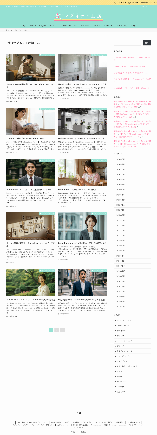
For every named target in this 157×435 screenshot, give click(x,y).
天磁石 (119, 371)
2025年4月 (120, 240)
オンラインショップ (124, 341)
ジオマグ (120, 346)
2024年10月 (120, 271)
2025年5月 (120, 235)
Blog (114, 425)
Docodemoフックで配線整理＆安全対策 (130, 66)
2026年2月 (120, 189)
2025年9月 (120, 215)
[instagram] (143, 6)
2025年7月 (120, 225)
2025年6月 (120, 230)
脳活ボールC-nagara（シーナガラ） (35, 422)
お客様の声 (121, 330)
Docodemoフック (124, 325)
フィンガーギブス (123, 356)
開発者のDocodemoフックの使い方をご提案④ (132, 121)
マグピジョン (122, 361)
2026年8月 (120, 159)
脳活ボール (121, 381)
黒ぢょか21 (121, 391)
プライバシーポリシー (136, 425)
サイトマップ (78, 427)
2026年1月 (120, 195)
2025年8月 (120, 220)
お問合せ (107, 425)
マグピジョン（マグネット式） (24, 425)
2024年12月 (120, 261)
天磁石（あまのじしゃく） (60, 422)
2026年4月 (120, 179)
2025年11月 (120, 205)
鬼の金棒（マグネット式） (82, 422)
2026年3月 (120, 184)
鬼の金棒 (120, 386)
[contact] (146, 6)
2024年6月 (120, 291)
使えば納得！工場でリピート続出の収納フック (132, 88)
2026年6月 (120, 169)
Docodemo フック (133, 422)
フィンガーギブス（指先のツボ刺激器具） (109, 422)
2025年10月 (120, 210)
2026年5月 (120, 174)
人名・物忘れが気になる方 (127, 366)
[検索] (149, 6)
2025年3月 (120, 245)
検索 (147, 43)
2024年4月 (120, 301)
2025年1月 (120, 256)
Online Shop (96, 425)
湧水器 (119, 376)
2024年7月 (120, 286)
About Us (122, 425)
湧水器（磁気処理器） (81, 425)
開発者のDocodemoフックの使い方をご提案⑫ (132, 111)
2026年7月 (120, 164)
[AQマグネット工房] (78, 16)
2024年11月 (120, 266)
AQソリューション (124, 320)
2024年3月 (120, 306)
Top (18, 422)
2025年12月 (120, 200)
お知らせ (120, 335)
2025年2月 (120, 250)
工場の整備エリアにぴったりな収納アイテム (131, 73)
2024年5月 (120, 296)
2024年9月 (120, 276)
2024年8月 (120, 281)
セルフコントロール (124, 351)
